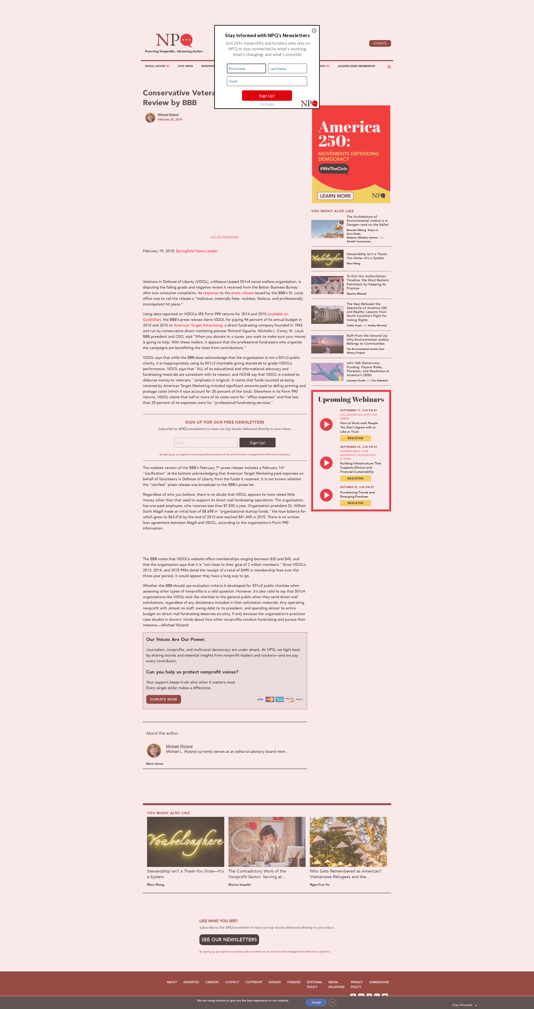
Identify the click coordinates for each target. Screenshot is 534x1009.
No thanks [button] (267, 104)
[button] (314, 30)
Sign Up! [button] (267, 95)
